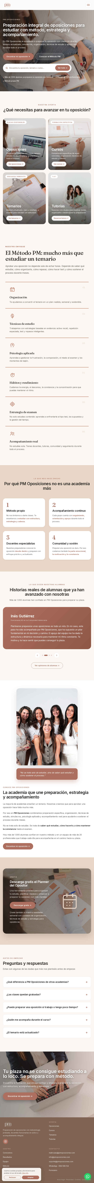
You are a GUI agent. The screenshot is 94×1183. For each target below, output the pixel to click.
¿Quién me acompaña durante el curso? (28, 1019)
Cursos (52, 1130)
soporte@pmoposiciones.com (61, 1161)
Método (6, 1166)
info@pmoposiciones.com (59, 1157)
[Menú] (88, 5)
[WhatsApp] (87, 1176)
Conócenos (7, 1153)
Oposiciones (54, 1126)
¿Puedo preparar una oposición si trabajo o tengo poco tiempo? (42, 1007)
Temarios (52, 1135)
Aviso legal (61, 1180)
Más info (25, 1173)
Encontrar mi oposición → (18, 56)
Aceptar (31, 1177)
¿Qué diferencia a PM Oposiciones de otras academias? (37, 982)
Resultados (7, 1157)
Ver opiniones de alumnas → (47, 665)
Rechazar (12, 1177)
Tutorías (52, 1139)
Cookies (78, 1180)
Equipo (6, 1161)
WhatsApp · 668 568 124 (59, 1166)
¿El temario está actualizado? (22, 1032)
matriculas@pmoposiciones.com (62, 1153)
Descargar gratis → (22, 905)
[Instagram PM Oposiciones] (5, 1141)
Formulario (53, 1170)
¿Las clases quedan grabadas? (23, 994)
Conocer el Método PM (49, 56)
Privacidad (70, 1180)
